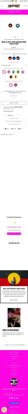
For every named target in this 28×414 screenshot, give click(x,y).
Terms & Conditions (14, 352)
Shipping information (14, 121)
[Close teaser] (7, 406)
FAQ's (14, 363)
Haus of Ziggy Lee (14, 374)
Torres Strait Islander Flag (14, 58)
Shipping (12, 49)
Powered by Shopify (14, 412)
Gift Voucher (14, 367)
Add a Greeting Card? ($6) (13, 68)
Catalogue (14, 370)
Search (14, 372)
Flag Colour (14, 54)
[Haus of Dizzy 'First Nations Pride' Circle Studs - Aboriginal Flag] (3, 195)
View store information (8, 111)
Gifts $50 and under (18, 39)
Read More (14, 299)
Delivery (14, 358)
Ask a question (14, 124)
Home (5, 39)
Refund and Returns (14, 356)
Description (14, 118)
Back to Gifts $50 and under (15, 344)
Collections (10, 39)
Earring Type (14, 62)
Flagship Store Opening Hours (14, 365)
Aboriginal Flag (10, 58)
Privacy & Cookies (14, 354)
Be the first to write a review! (14, 233)
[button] (4, 410)
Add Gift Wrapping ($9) (14, 81)
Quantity (14, 95)
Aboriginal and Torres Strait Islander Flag (18, 58)
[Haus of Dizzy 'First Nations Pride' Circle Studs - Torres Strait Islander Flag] (7, 195)
